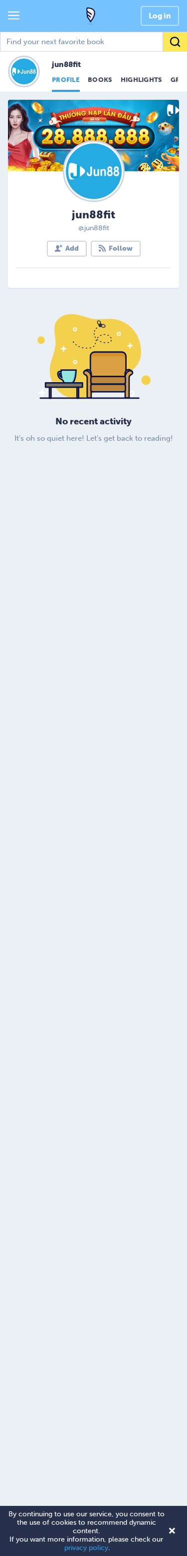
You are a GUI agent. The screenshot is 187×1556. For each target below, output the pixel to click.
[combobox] (93, 42)
